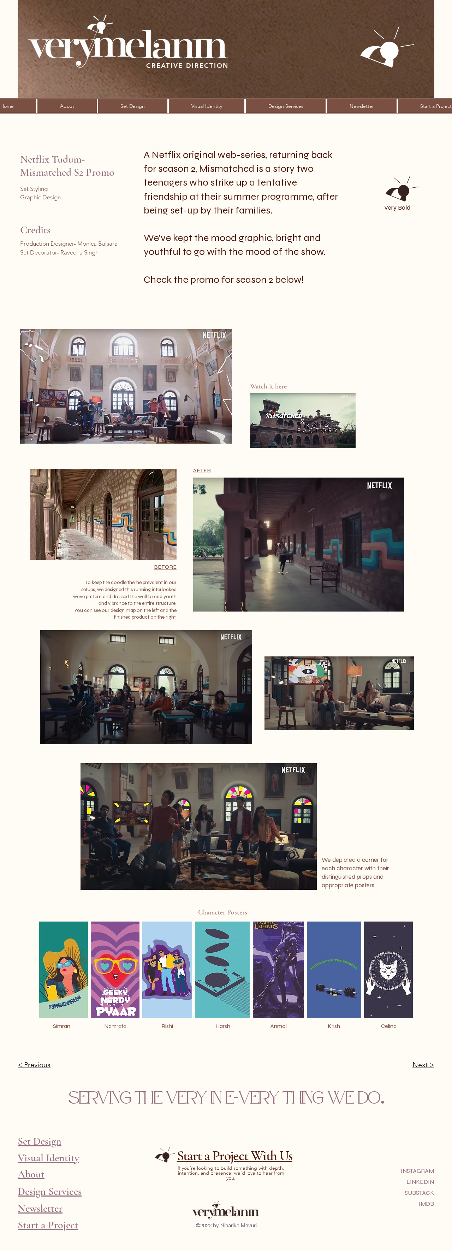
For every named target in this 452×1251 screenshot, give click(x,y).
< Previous (34, 1064)
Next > (423, 1064)
